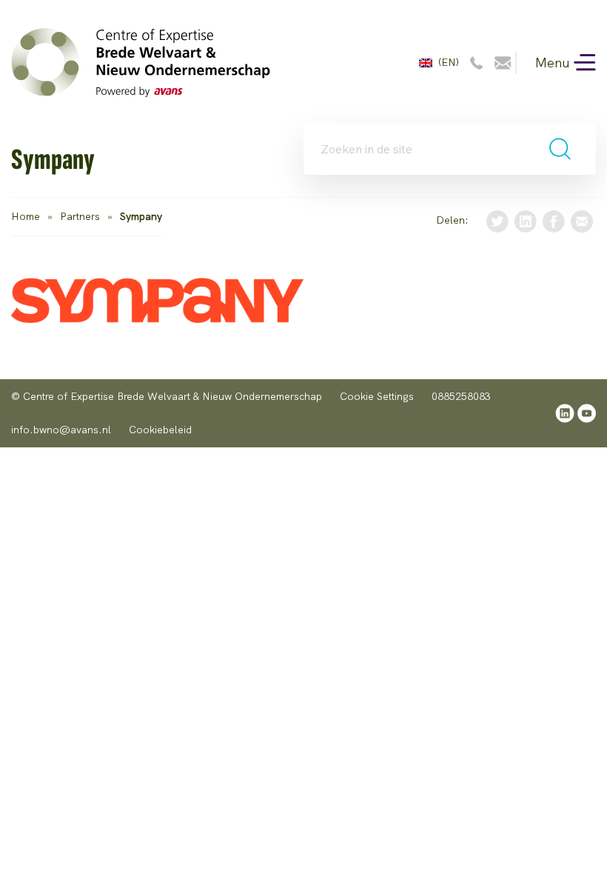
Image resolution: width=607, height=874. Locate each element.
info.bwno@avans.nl (61, 429)
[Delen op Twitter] (497, 220)
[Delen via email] (582, 220)
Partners (80, 216)
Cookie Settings (377, 396)
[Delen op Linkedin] (526, 220)
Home (25, 216)
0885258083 (461, 396)
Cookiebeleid (160, 429)
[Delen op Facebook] (554, 220)
